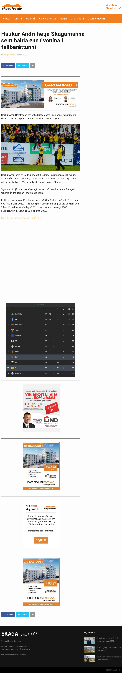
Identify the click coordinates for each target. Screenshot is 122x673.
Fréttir (6, 18)
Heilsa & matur (47, 18)
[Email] (32, 65)
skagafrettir (9, 55)
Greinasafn (77, 18)
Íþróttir (18, 18)
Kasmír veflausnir (20, 655)
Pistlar (63, 18)
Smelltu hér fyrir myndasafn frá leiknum (21, 218)
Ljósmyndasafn (96, 18)
